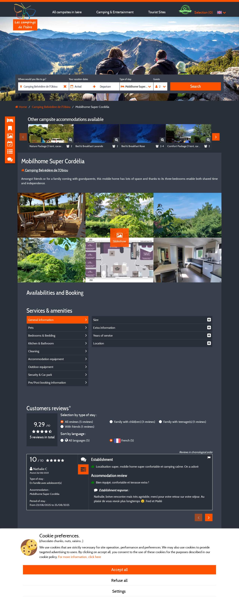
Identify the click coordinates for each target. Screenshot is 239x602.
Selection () (203, 12)
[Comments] (83, 459)
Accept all (119, 569)
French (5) (127, 440)
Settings (119, 591)
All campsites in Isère (67, 12)
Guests (156, 79)
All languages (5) (79, 440)
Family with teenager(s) (184, 422)
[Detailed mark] (83, 469)
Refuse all (119, 580)
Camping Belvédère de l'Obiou (46, 170)
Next (216, 137)
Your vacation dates (78, 79)
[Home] (25, 10)
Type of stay (125, 79)
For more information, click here (79, 557)
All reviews (79, 422)
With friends (79, 426)
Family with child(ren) (134, 422)
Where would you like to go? (32, 79)
